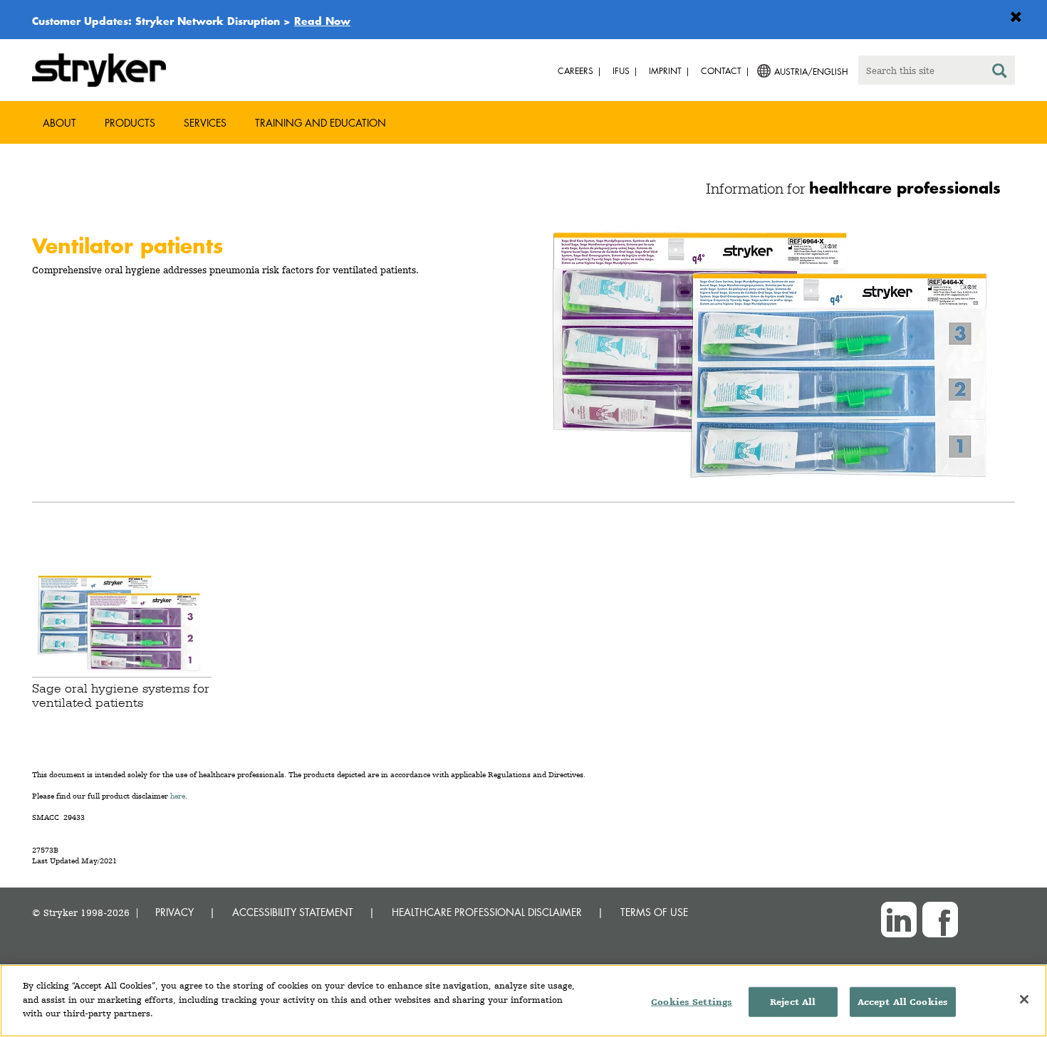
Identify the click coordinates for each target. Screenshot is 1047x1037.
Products (130, 123)
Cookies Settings (691, 1001)
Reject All (793, 1001)
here (177, 796)
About (59, 123)
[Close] (1024, 999)
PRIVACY (174, 912)
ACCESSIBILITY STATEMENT (292, 912)
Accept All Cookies (903, 1001)
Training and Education (320, 123)
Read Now (322, 21)
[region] (523, 1000)
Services (205, 123)
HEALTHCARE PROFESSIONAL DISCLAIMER (487, 912)
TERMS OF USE (654, 912)
